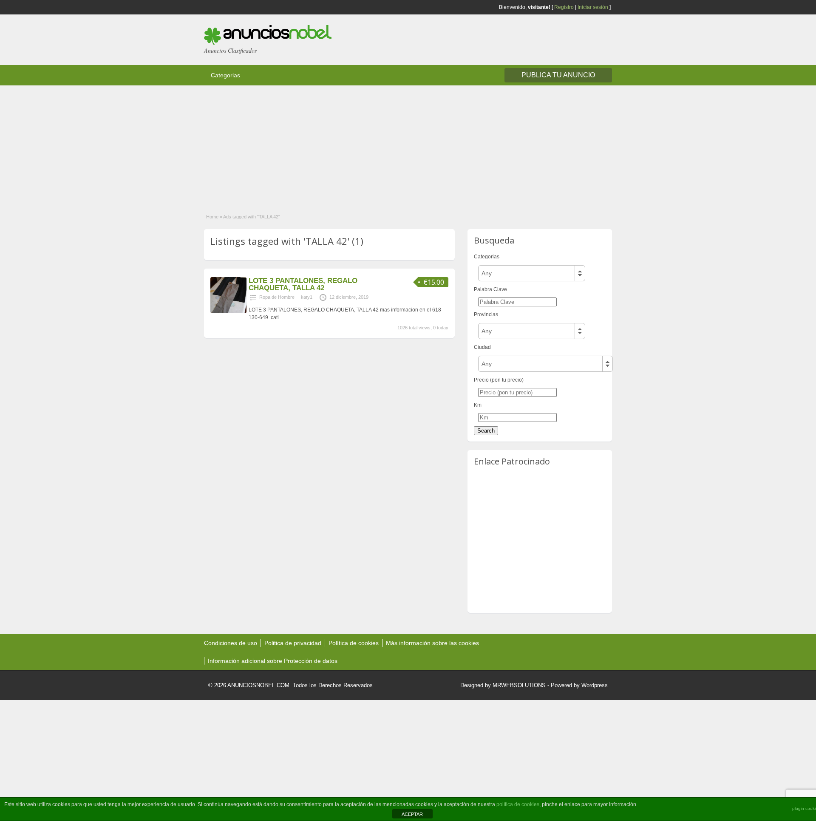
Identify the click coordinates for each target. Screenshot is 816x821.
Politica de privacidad (292, 643)
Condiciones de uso (230, 643)
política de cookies (517, 804)
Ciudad (482, 347)
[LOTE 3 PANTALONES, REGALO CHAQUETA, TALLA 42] (228, 311)
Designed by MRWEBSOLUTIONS (503, 685)
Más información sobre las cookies (432, 643)
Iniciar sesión (593, 7)
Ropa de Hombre (277, 297)
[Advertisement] (255, 144)
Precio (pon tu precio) (499, 380)
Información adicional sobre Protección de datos (272, 660)
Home (212, 216)
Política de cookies (354, 643)
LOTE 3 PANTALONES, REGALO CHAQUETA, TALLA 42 (303, 284)
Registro (564, 7)
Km (478, 405)
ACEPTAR (412, 814)
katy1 (306, 297)
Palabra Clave (490, 289)
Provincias (486, 314)
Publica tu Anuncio (558, 75)
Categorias (225, 75)
